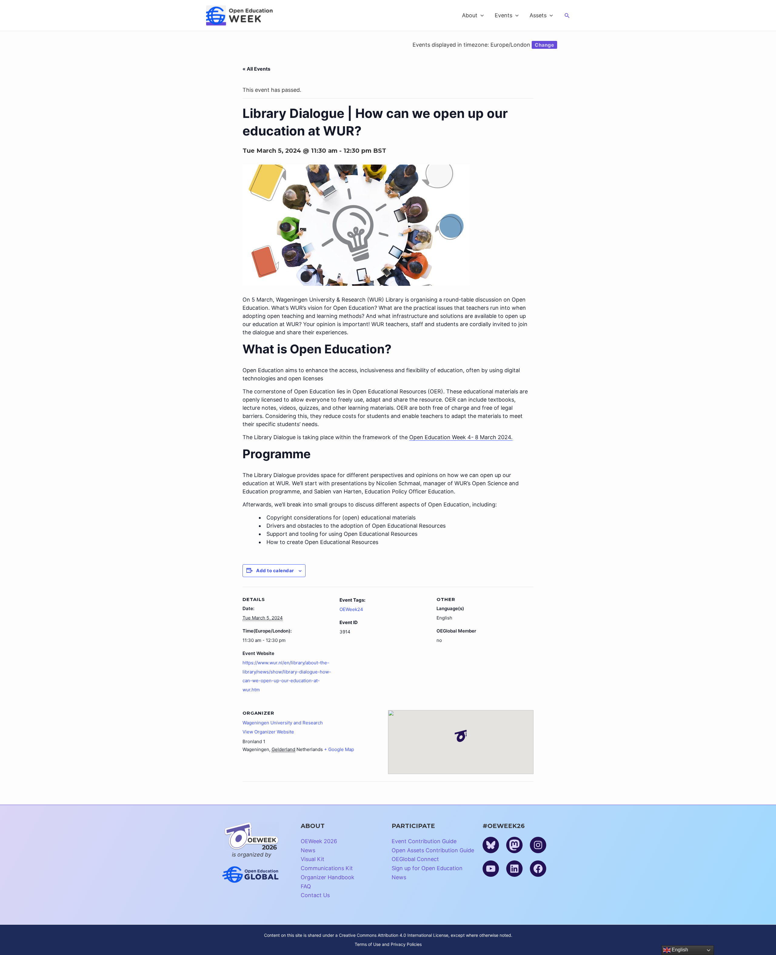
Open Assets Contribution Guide (433, 850)
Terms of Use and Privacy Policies (388, 944)
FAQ (306, 886)
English (679, 949)
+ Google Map (339, 749)
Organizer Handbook (327, 877)
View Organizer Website (268, 732)
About (469, 15)
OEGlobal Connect (415, 859)
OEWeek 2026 (319, 841)
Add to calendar (275, 570)
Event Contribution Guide (424, 841)
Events (503, 15)
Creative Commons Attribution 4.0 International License (393, 935)
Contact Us (315, 895)
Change (544, 45)
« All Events (256, 69)
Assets (538, 15)
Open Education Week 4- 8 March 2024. (461, 437)
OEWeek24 (351, 609)
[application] (480, 15)
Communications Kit (327, 868)
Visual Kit (312, 859)
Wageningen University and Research (282, 723)
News (308, 850)
